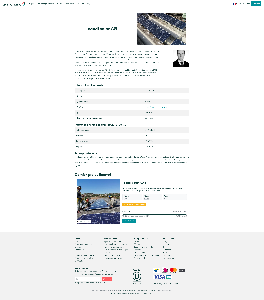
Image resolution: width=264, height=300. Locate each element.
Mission (137, 241)
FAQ (76, 252)
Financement (168, 258)
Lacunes (137, 250)
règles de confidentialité (128, 290)
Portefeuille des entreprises (115, 244)
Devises (107, 252)
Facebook (167, 244)
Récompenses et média (143, 247)
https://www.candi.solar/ (156, 107)
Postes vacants (140, 252)
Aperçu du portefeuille (113, 241)
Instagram (167, 250)
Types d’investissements (114, 247)
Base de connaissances (85, 255)
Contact (166, 255)
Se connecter (244, 4)
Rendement (69, 4)
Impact (59, 4)
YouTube (166, 252)
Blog (88, 4)
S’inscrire (256, 3)
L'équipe (80, 4)
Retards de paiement (113, 255)
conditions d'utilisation (148, 290)
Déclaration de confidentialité (146, 255)
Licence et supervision (113, 258)
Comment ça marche (45, 4)
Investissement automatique (116, 250)
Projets (31, 4)
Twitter (166, 247)
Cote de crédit (140, 258)
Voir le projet (129, 221)
